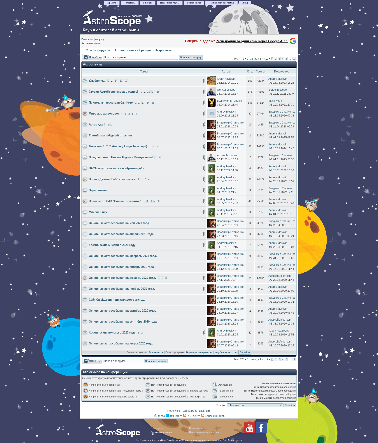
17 (153, 91)
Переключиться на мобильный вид (188, 410)
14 (116, 80)
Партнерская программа (221, 3)
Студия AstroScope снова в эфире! (113, 91)
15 (121, 80)
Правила (111, 3)
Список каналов (214, 416)
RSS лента (193, 416)
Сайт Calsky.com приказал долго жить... (117, 299)
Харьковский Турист (161, 432)
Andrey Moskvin (277, 78)
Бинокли (147, 3)
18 (158, 91)
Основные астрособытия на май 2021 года (119, 223)
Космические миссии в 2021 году (112, 245)
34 (148, 102)
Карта (161, 416)
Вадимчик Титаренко (230, 100)
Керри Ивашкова (278, 330)
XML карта (175, 416)
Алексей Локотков (279, 275)
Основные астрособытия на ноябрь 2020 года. (122, 288)
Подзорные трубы (169, 3)
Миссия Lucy (98, 212)
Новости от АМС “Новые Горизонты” (115, 201)
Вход (245, 3)
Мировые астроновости (105, 113)
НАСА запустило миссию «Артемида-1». (117, 168)
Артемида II (97, 124)
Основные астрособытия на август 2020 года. (121, 343)
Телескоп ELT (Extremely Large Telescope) (118, 146)
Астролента (163, 50)
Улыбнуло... (97, 80)
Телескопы (129, 3)
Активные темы (91, 43)
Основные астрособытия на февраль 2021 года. (123, 256)
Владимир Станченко (281, 111)
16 (125, 80)
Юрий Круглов (225, 78)
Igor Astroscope (226, 89)
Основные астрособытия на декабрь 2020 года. (122, 277)
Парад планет (98, 190)
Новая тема (89, 56)
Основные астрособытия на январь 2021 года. (122, 266)
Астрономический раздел (133, 50)
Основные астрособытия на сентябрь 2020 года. (123, 321)
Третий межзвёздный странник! (111, 135)
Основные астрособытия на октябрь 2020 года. (122, 310)
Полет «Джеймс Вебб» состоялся (112, 179)
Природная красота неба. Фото (111, 102)
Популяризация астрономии (204, 432)
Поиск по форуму (92, 39)
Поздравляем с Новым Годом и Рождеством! (121, 157)
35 (153, 102)
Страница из (257, 58)
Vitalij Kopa (275, 100)
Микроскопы (194, 3)
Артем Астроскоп (227, 155)
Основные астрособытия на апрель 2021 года (121, 234)
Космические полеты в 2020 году (112, 332)
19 (293, 58)
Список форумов (98, 50)
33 (143, 102)
